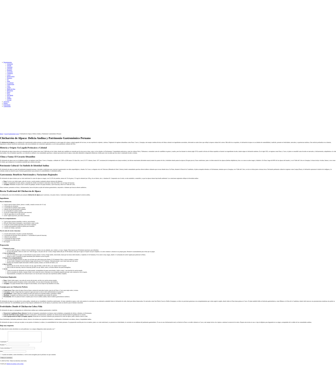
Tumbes (9, 98)
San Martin (10, 95)
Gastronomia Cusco (13, 134)
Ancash (9, 65)
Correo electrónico (5, 348)
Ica (8, 79)
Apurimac (10, 67)
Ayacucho (10, 71)
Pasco (8, 92)
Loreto (9, 87)
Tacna (8, 97)
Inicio (1, 134)
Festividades (7, 105)
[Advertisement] (52, 121)
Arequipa (9, 68)
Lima (8, 86)
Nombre (3, 345)
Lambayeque (10, 84)
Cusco (8, 75)
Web (1, 351)
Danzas (6, 103)
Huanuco (9, 70)
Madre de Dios (11, 89)
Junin (8, 81)
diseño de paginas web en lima (15, 364)
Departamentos (8, 62)
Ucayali (9, 100)
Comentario (4, 341)
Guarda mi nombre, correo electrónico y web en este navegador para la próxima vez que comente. (29, 354)
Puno (8, 94)
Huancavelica (11, 76)
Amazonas (10, 64)
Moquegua (10, 90)
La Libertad (10, 82)
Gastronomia (7, 106)
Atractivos (6, 101)
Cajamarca (10, 73)
